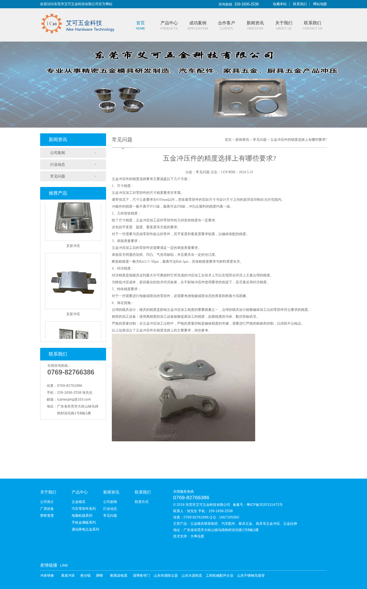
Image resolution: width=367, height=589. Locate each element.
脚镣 (99, 576)
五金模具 (78, 502)
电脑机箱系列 (82, 516)
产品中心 (80, 492)
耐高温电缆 (118, 576)
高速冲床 (68, 576)
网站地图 (320, 4)
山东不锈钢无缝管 (251, 576)
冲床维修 (47, 576)
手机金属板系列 (84, 522)
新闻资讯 (242, 140)
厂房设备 (47, 509)
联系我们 (300, 4)
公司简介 (47, 502)
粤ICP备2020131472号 (265, 505)
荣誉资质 (47, 516)
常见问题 (57, 176)
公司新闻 (57, 153)
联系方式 (142, 502)
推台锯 (85, 576)
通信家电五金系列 (85, 529)
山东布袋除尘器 (166, 576)
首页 (228, 140)
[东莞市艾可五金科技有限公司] (51, 12)
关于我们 (48, 492)
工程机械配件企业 (219, 576)
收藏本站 (280, 4)
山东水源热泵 (191, 576)
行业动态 (57, 164)
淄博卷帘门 (141, 576)
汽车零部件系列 (84, 509)
